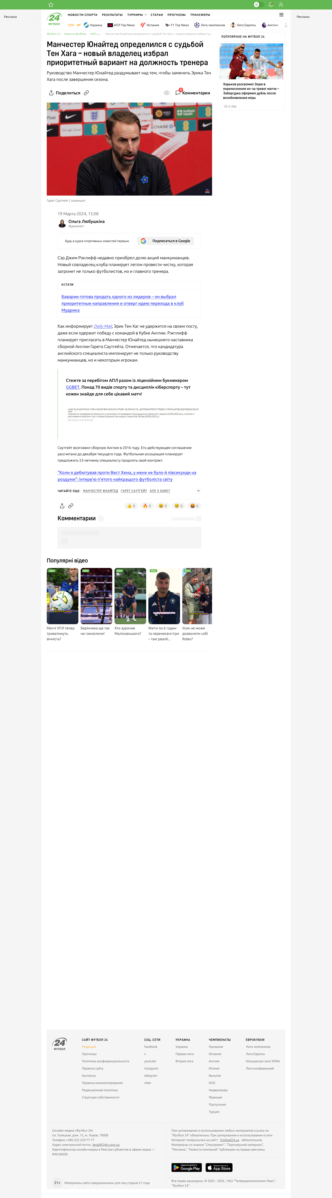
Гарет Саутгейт (134, 491)
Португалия (217, 1104)
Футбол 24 (53, 34)
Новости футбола (75, 34)
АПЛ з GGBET (98, 34)
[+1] (51, 5)
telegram (150, 1075)
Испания (153, 25)
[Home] (54, 24)
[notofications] (271, 5)
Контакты (89, 1075)
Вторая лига (184, 1061)
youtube (150, 1061)
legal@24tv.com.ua (105, 1145)
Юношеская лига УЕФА (263, 1061)
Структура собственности (100, 1097)
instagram (151, 1068)
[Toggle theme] (259, 4)
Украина (96, 25)
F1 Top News (180, 25)
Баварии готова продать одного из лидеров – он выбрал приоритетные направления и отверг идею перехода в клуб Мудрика (122, 303)
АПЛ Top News (124, 25)
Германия (216, 1047)
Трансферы (200, 14)
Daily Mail (103, 326)
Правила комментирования (102, 1083)
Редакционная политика (100, 1090)
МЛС (212, 1083)
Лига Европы (246, 25)
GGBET (72, 387)
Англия (273, 25)
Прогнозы (177, 14)
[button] (137, 15)
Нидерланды (218, 1090)
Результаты (112, 14)
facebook (150, 1047)
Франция (215, 1097)
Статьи (157, 14)
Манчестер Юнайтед (100, 491)
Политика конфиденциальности (105, 1061)
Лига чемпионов (213, 25)
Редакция (89, 1047)
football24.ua (229, 1140)
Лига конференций (260, 1068)
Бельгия (215, 1075)
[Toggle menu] (281, 15)
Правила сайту (92, 1068)
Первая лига (184, 1054)
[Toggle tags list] (198, 490)
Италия (214, 1068)
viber (147, 1083)
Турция (214, 1112)
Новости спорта (83, 14)
